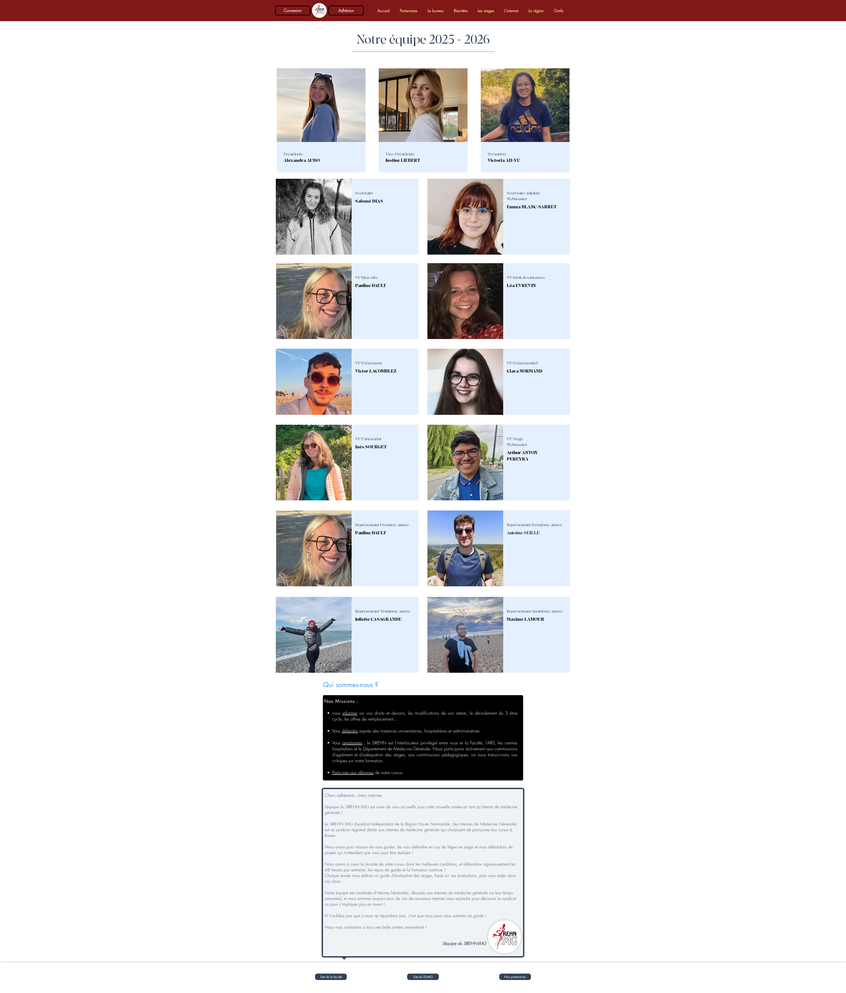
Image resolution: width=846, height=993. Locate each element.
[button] (409, 10)
